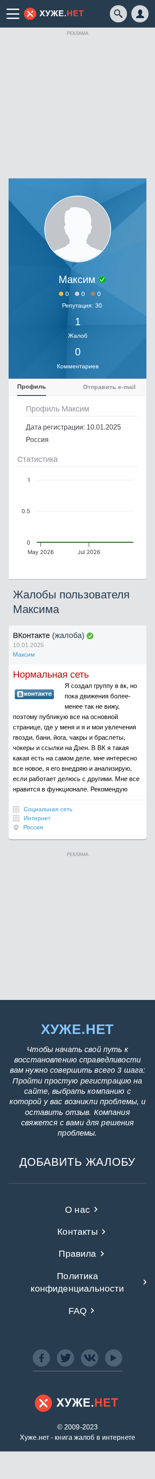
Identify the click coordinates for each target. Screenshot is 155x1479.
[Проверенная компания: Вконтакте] (90, 635)
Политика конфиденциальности (77, 1282)
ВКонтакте (31, 635)
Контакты (77, 1231)
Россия (33, 827)
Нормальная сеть (51, 674)
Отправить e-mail (109, 386)
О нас (77, 1209)
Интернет (37, 818)
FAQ (77, 1311)
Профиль (31, 386)
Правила (77, 1253)
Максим (24, 654)
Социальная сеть (48, 809)
